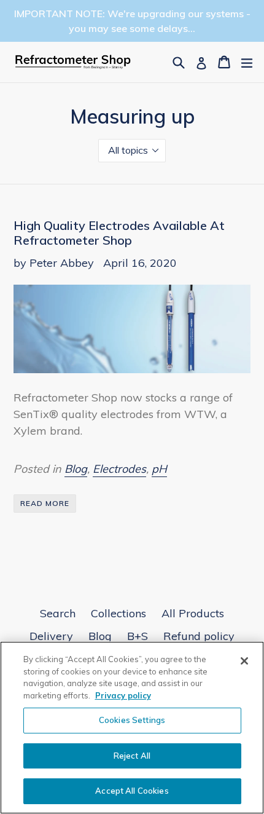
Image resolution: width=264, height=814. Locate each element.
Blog (75, 469)
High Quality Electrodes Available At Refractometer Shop (119, 233)
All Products (192, 613)
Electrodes (119, 469)
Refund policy (199, 636)
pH (159, 469)
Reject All (132, 756)
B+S (137, 636)
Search (58, 613)
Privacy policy (123, 695)
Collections (118, 613)
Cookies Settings (132, 720)
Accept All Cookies (131, 791)
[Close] (244, 660)
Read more (44, 503)
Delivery (51, 636)
